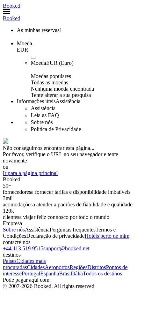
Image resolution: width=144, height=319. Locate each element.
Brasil (65, 273)
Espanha (49, 273)
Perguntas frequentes (72, 230)
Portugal (31, 273)
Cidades (36, 267)
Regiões (78, 267)
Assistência (37, 230)
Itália (77, 273)
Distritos (96, 267)
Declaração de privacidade (55, 236)
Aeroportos (57, 267)
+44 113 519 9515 (23, 248)
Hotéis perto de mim (107, 236)
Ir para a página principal (30, 173)
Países (9, 261)
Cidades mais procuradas (24, 264)
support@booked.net (66, 248)
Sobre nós (14, 230)
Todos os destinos (102, 273)
